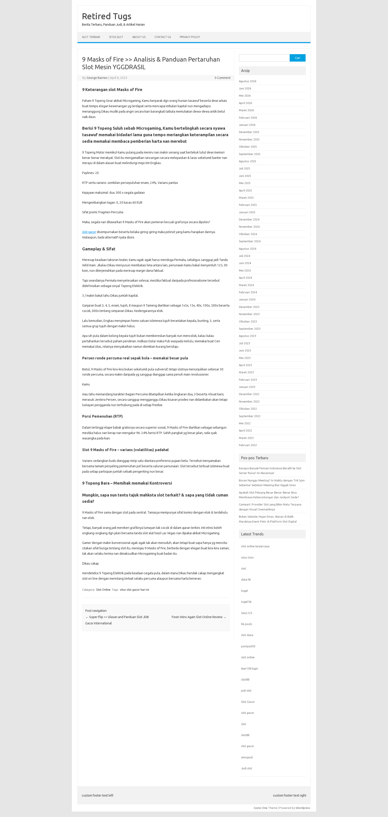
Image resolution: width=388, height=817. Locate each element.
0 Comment (223, 78)
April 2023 (245, 365)
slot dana (247, 635)
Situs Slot (116, 37)
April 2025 (245, 190)
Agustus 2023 (247, 335)
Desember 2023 (249, 306)
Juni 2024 (245, 263)
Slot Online (103, 589)
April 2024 (245, 277)
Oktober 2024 (248, 234)
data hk (246, 579)
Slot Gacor (248, 701)
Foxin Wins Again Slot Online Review (199, 617)
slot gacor (89, 232)
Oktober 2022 (248, 408)
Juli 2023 (244, 343)
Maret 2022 (246, 437)
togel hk (246, 601)
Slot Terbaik (91, 37)
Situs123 (246, 612)
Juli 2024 (244, 255)
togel (244, 590)
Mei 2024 (245, 270)
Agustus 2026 (247, 81)
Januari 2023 (247, 386)
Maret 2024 (246, 285)
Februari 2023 (248, 379)
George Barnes (97, 78)
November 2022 (249, 401)
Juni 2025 (245, 175)
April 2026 (245, 103)
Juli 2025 (244, 168)
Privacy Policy (190, 37)
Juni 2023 (245, 350)
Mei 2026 (245, 95)
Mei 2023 (245, 357)
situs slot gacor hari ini (134, 589)
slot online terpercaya (255, 546)
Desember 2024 (249, 219)
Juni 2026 (245, 88)
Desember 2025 (249, 132)
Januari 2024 (247, 299)
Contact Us (162, 37)
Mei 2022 (245, 423)
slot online (248, 657)
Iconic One (260, 807)
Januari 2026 (247, 124)
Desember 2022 (249, 394)
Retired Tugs (106, 16)
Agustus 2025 (247, 161)
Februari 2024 (248, 292)
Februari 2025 (248, 204)
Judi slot (246, 768)
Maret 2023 (246, 372)
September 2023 (249, 328)
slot (243, 568)
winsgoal (247, 757)
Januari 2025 (247, 212)
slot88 (245, 679)
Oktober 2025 (248, 146)
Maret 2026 (246, 110)
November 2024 (249, 226)
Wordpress (303, 807)
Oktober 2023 (248, 321)
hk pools (246, 624)
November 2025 (249, 139)
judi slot (246, 690)
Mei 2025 (245, 183)
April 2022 (245, 430)
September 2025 (249, 154)
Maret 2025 (246, 197)
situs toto (247, 557)
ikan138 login (249, 668)
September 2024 (249, 241)
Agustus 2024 (247, 248)
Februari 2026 (248, 117)
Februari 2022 (248, 445)
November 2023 (249, 314)
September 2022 (249, 416)
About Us (139, 37)
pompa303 (248, 646)
